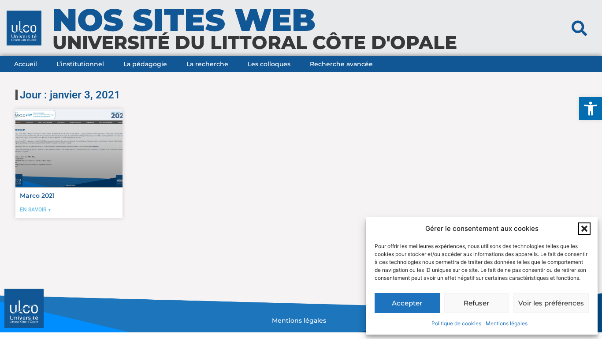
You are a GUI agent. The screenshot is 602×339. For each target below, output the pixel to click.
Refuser (476, 303)
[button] (590, 108)
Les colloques (269, 64)
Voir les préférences (551, 303)
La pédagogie (145, 64)
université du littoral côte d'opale (254, 42)
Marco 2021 (37, 196)
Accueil (25, 64)
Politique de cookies (456, 323)
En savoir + (35, 210)
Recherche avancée (341, 64)
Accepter (407, 303)
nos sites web (184, 20)
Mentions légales (507, 323)
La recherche (207, 64)
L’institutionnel (80, 64)
